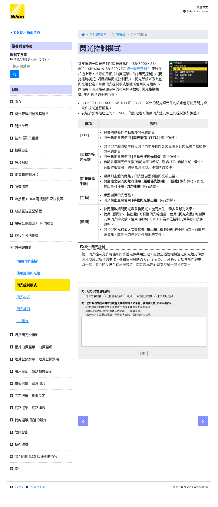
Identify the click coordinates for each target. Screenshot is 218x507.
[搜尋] (14, 74)
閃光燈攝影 (118, 34)
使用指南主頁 (26, 32)
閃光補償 (23, 309)
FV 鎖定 (22, 321)
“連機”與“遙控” (27, 261)
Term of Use (37, 487)
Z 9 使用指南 (98, 34)
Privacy (18, 487)
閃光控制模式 (26, 285)
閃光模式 (23, 297)
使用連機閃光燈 (28, 273)
